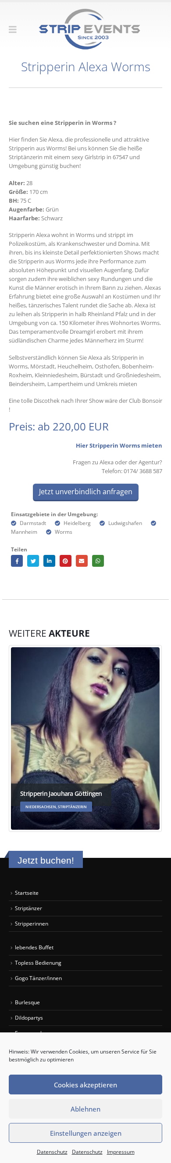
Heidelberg (77, 522)
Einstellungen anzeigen (85, 1133)
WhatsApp (98, 561)
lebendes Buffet (34, 947)
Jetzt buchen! (46, 860)
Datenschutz (52, 1152)
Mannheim (24, 531)
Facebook (17, 561)
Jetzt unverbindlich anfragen (85, 491)
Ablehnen (85, 1109)
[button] (15, 29)
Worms (63, 531)
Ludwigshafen (125, 522)
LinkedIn (49, 561)
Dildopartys (29, 1017)
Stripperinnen (31, 923)
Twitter (33, 561)
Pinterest (65, 561)
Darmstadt (33, 522)
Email (82, 561)
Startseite (27, 892)
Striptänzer (28, 907)
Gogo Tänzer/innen (39, 977)
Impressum (121, 1152)
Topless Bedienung (38, 962)
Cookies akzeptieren (85, 1084)
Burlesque (27, 1002)
